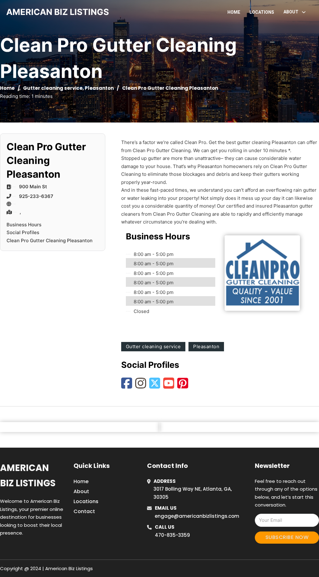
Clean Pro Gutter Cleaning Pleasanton (50, 240)
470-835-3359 (172, 535)
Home (233, 12)
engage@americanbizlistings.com (197, 516)
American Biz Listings (27, 475)
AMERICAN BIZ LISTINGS (57, 12)
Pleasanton (99, 88)
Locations (262, 12)
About (81, 491)
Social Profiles (23, 232)
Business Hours (24, 225)
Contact (84, 511)
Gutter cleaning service (53, 88)
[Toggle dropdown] (304, 12)
